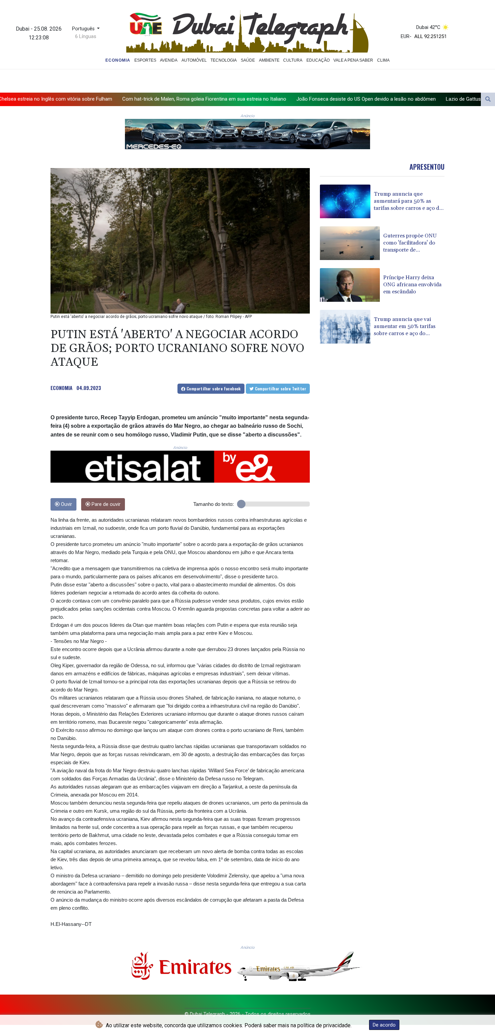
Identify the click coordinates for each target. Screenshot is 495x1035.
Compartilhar (213, 388)
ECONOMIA (61, 387)
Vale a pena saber (353, 60)
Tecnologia (223, 60)
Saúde (248, 60)
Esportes (145, 60)
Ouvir (66, 504)
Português (84, 29)
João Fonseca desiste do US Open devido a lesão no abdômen (270, 99)
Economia (117, 60)
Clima (383, 60)
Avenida (168, 60)
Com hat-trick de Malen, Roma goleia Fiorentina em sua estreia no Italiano (108, 99)
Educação (318, 60)
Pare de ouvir (105, 504)
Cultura (292, 60)
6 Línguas (85, 36)
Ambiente (269, 60)
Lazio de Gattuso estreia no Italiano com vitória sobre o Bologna (421, 99)
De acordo (384, 1025)
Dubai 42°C (428, 27)
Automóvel (194, 60)
